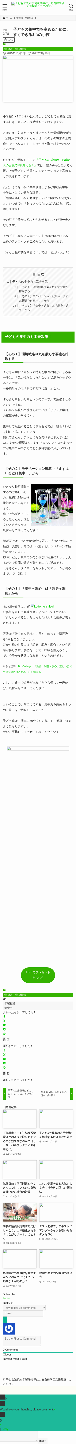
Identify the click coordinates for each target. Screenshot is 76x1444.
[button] (4, 1016)
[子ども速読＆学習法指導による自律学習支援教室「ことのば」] (38, 7)
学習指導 (9, 1003)
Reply (4, 1429)
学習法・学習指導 (15, 49)
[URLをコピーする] (6, 1040)
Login (6, 1298)
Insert (42, 1440)
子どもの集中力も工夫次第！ (31, 281)
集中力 (8, 1007)
